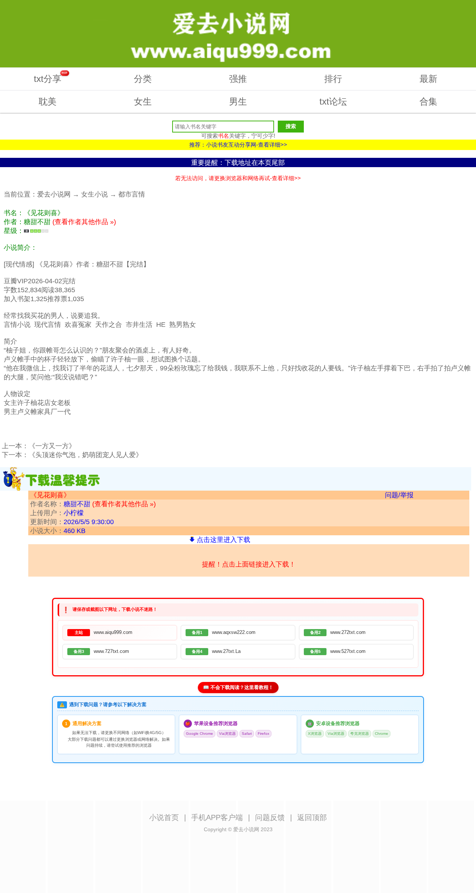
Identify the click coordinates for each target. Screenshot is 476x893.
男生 (238, 101)
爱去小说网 (54, 194)
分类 (143, 79)
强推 (238, 79)
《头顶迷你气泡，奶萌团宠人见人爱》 (85, 455)
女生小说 (94, 194)
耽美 (48, 101)
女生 (143, 101)
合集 (428, 101)
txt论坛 (333, 101)
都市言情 (131, 194)
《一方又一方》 (52, 446)
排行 (333, 79)
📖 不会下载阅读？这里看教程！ (238, 687)
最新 (428, 79)
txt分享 (51, 77)
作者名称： (93, 504)
